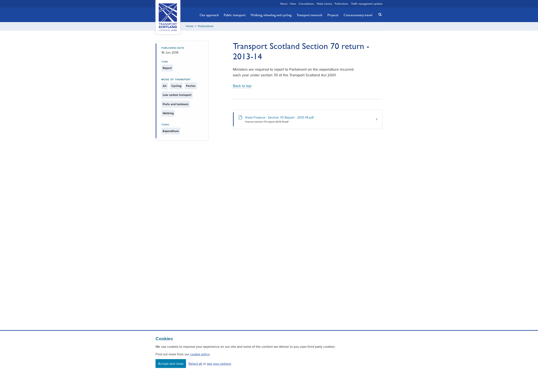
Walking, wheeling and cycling (271, 15)
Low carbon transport (177, 95)
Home (190, 26)
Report (167, 68)
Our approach (209, 15)
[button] (378, 14)
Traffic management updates (366, 3)
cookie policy (200, 354)
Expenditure (171, 131)
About (283, 3)
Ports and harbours (176, 104)
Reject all (195, 363)
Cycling (176, 85)
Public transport (234, 15)
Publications (341, 3)
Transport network (309, 15)
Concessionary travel (358, 15)
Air (165, 85)
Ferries (190, 85)
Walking (168, 113)
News (293, 3)
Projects (333, 15)
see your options (219, 363)
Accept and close (170, 363)
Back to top (242, 86)
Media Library (324, 3)
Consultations (306, 3)
